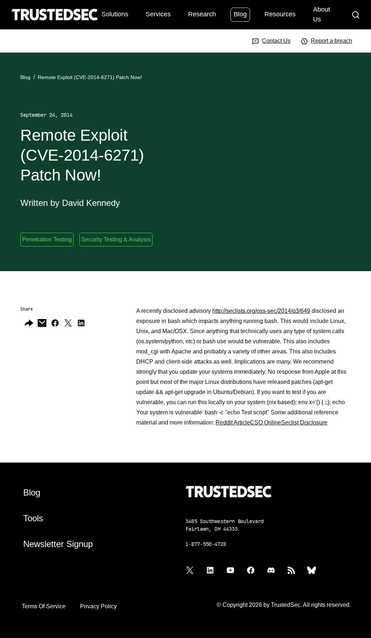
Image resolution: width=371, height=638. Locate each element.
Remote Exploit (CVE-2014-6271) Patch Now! (90, 77)
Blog (240, 14)
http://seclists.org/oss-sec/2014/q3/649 (261, 311)
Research (202, 14)
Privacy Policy (98, 606)
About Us (321, 14)
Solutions (114, 14)
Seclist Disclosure (304, 422)
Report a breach (331, 41)
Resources (280, 14)
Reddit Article (233, 422)
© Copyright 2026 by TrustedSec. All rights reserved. (284, 605)
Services (158, 14)
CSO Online (265, 422)
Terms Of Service (44, 606)
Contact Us (276, 41)
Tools (33, 518)
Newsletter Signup (58, 544)
